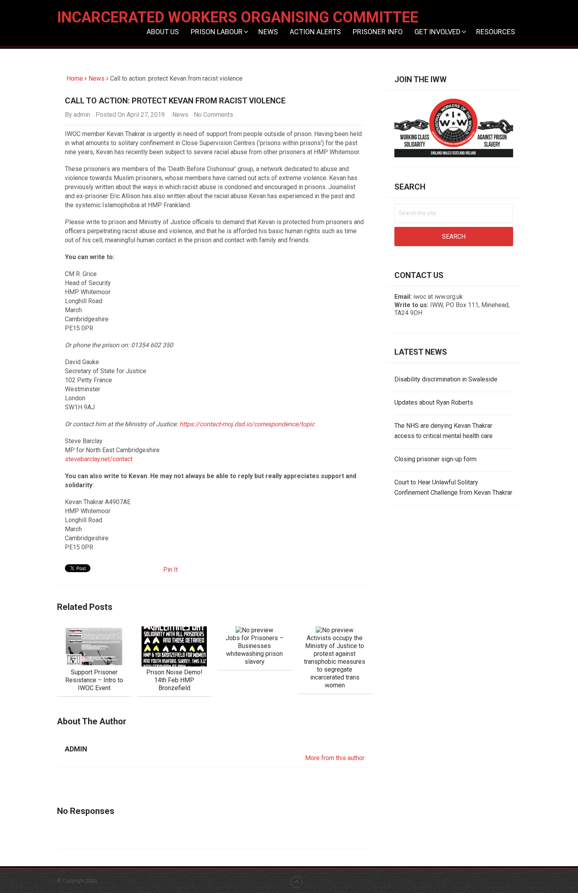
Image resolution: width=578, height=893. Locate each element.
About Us (163, 32)
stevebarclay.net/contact (99, 459)
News (268, 32)
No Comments (213, 114)
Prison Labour (217, 32)
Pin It (170, 569)
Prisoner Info (378, 32)
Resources (495, 32)
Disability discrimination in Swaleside (445, 379)
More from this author (334, 758)
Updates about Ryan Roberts (433, 402)
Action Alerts (315, 32)
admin (82, 114)
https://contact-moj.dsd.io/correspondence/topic (247, 424)
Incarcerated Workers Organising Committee (237, 17)
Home (74, 78)
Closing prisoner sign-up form (435, 459)
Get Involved (437, 32)
